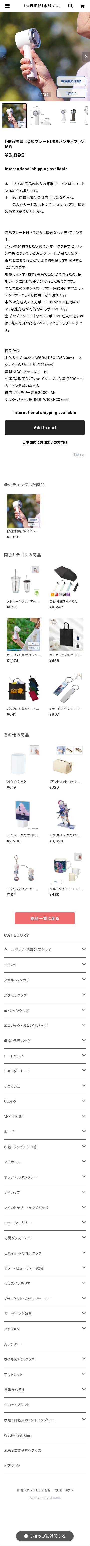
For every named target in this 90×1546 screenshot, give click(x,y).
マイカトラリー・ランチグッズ (26, 1208)
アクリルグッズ (15, 995)
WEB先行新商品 (17, 1435)
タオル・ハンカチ (17, 980)
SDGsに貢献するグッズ (23, 1450)
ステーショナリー (17, 1223)
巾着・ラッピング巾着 (20, 1147)
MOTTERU (13, 1116)
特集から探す (15, 1390)
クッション (12, 1329)
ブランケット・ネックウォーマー (28, 1299)
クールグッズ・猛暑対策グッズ (27, 950)
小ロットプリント (17, 1405)
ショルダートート (17, 1071)
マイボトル (12, 1162)
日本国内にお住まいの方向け (45, 442)
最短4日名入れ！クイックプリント (30, 1420)
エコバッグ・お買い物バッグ (25, 1025)
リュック (10, 1101)
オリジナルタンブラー (21, 1177)
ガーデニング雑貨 (18, 1314)
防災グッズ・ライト (18, 1238)
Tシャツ (10, 965)
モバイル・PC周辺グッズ (23, 1253)
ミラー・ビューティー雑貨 (24, 1268)
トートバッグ (14, 1056)
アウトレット (13, 1374)
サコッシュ (12, 1086)
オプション (12, 1465)
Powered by (39, 1498)
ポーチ (9, 1132)
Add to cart (45, 427)
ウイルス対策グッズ (19, 1359)
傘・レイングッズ (16, 1010)
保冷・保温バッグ (17, 1041)
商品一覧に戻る (45, 918)
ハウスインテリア (17, 1283)
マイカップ (12, 1192)
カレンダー (12, 1344)
